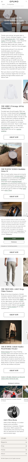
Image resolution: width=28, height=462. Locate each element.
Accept (14, 238)
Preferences (14, 242)
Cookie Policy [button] (20, 231)
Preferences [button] (9, 234)
